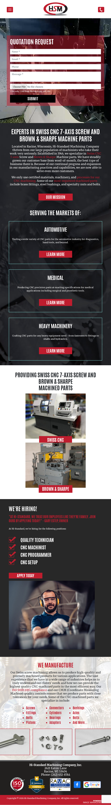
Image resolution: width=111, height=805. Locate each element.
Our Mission (55, 196)
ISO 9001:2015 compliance (29, 690)
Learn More (55, 302)
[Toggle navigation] (10, 9)
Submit (32, 98)
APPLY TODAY (25, 575)
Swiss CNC (55, 439)
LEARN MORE (55, 254)
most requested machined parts (75, 180)
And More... (80, 722)
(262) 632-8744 (101, 9)
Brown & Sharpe (45, 157)
